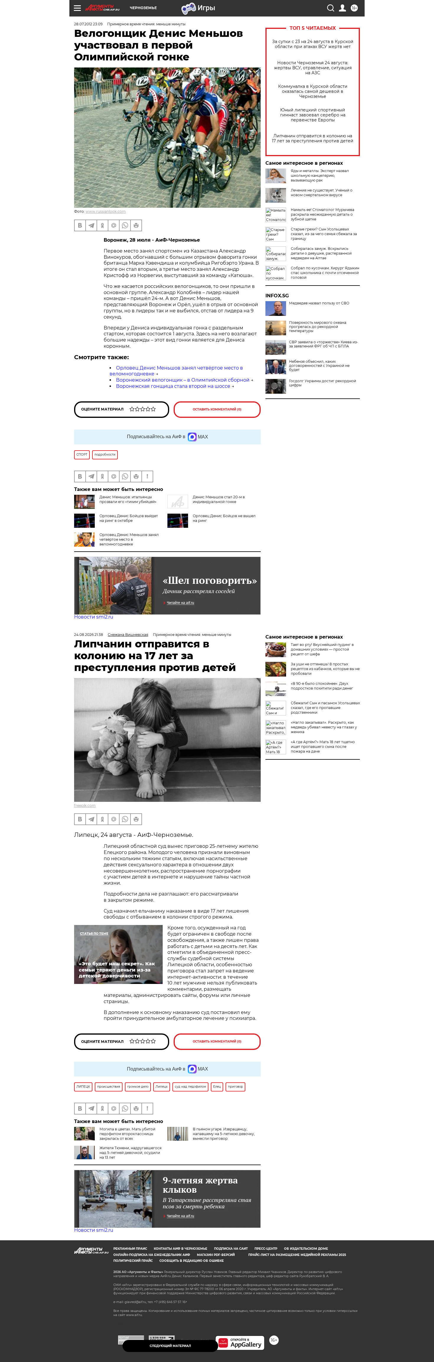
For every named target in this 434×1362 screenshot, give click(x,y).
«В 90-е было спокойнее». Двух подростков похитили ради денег (322, 685)
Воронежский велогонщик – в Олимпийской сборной (182, 380)
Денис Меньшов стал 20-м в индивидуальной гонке (219, 499)
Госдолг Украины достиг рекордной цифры (322, 383)
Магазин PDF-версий (216, 1255)
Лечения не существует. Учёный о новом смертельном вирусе (322, 192)
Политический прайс (133, 1261)
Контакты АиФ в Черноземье (180, 1249)
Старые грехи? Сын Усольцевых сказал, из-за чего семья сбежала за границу (324, 234)
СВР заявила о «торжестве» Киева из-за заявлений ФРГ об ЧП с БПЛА (323, 344)
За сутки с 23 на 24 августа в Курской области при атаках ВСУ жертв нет (312, 44)
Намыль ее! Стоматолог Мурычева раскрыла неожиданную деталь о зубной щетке (322, 214)
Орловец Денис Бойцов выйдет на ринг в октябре (128, 518)
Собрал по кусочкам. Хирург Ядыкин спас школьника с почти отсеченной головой (325, 273)
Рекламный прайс (130, 1249)
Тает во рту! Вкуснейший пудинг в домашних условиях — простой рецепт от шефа (322, 649)
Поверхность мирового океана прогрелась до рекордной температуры (317, 327)
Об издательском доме (306, 1249)
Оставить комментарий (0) (217, 409)
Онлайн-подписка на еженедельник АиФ (151, 1255)
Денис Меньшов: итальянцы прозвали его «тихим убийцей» (127, 499)
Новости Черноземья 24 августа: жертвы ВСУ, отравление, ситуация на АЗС (313, 67)
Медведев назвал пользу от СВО (319, 303)
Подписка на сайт (231, 1249)
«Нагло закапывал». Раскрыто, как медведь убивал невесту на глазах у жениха (324, 727)
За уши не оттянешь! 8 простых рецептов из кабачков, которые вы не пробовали (325, 669)
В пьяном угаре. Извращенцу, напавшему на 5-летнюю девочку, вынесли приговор (224, 1134)
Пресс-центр (265, 1249)
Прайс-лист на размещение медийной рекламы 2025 (297, 1255)
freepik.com (85, 805)
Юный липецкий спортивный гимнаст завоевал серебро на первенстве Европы (312, 115)
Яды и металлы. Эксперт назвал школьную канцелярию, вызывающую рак (320, 175)
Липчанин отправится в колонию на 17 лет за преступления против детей (312, 138)
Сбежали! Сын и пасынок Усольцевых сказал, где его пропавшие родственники (325, 708)
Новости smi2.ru (93, 617)
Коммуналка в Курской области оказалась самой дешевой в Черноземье (312, 91)
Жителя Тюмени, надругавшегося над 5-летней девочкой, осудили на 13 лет (130, 1153)
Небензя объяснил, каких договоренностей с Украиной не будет (319, 366)
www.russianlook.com (106, 211)
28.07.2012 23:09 (88, 24)
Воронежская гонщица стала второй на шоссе (173, 386)
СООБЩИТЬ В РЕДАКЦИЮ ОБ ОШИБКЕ (191, 1261)
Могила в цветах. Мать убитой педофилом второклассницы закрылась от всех (127, 1134)
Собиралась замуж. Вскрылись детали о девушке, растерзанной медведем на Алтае (321, 253)
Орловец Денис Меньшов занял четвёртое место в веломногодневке (129, 539)
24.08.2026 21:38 (88, 634)
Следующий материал (170, 1346)
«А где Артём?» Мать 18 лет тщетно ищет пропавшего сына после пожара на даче (323, 746)
